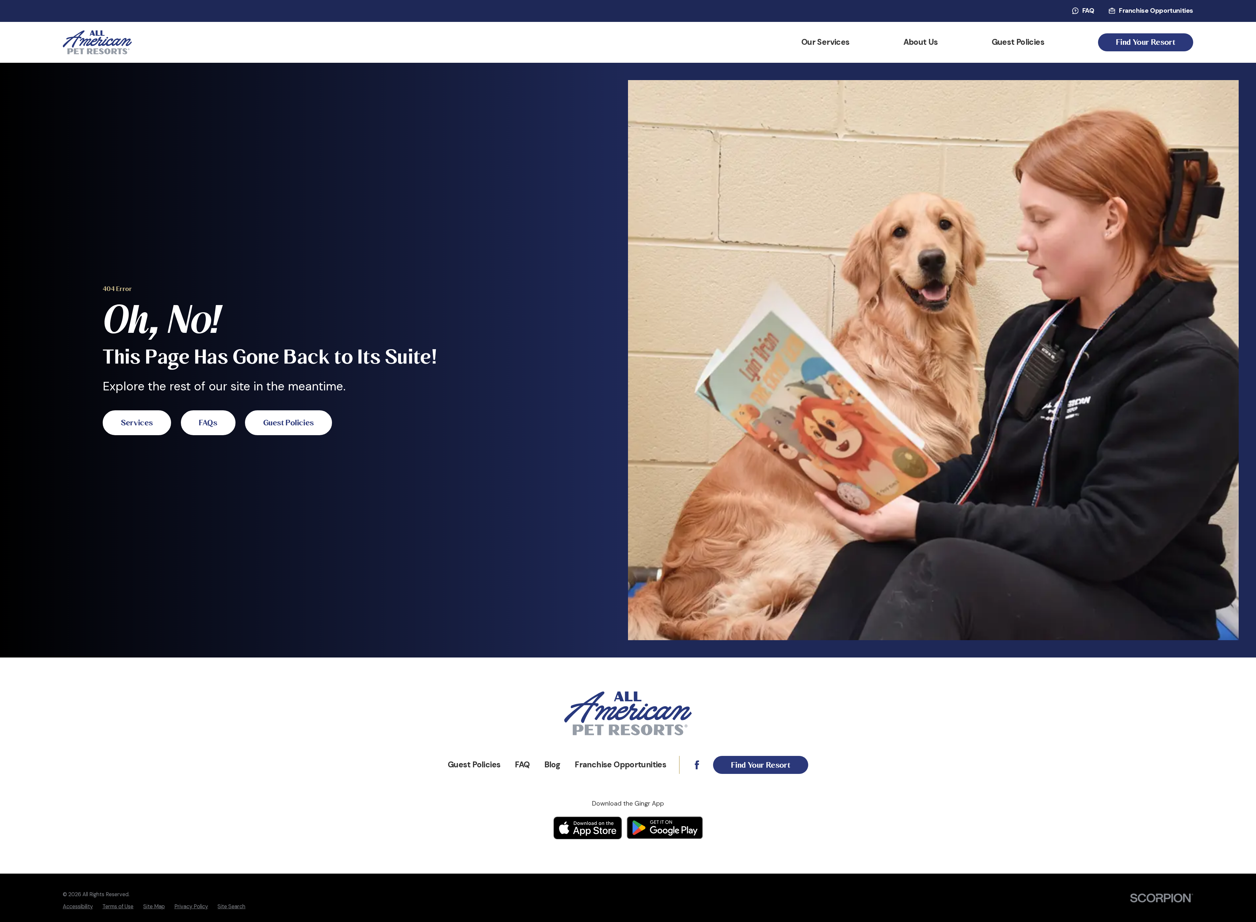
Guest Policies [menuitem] (1018, 42)
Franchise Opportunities (1156, 11)
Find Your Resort (1145, 42)
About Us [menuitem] (920, 42)
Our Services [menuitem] (825, 42)
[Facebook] (696, 764)
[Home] (97, 42)
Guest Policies (288, 423)
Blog (552, 765)
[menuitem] (78, 907)
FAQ (1088, 11)
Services (137, 423)
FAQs (208, 423)
